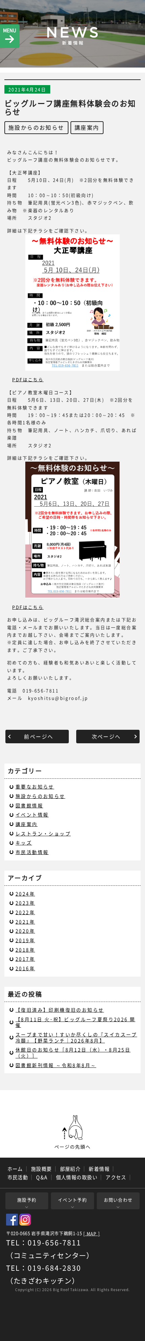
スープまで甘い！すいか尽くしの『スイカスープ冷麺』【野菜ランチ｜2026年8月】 (76, 1037)
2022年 (25, 912)
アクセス (116, 1177)
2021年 (25, 921)
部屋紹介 (70, 1168)
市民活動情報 (32, 852)
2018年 (25, 949)
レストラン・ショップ (43, 833)
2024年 (25, 893)
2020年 (25, 930)
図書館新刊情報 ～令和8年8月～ (56, 1065)
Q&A (42, 1177)
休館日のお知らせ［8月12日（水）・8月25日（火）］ (73, 1052)
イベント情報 (32, 814)
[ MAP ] (91, 1234)
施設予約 (26, 1199)
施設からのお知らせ (36, 127)
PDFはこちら (28, 379)
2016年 (25, 968)
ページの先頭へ (72, 1132)
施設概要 (41, 1168)
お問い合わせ (118, 1199)
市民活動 (17, 1177)
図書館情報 (29, 805)
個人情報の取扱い (77, 1177)
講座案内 (87, 127)
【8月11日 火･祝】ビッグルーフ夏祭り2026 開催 (75, 1022)
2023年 (25, 902)
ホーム (15, 1168)
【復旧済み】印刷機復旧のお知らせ (60, 1009)
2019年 (25, 940)
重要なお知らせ (35, 786)
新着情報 (99, 1168)
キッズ (24, 842)
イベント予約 (72, 1199)
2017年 (25, 958)
